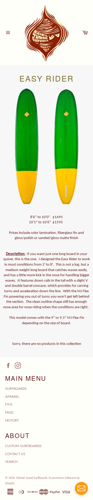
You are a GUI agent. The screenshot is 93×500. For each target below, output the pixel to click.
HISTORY (12, 421)
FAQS (9, 413)
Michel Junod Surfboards (31, 478)
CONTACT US (15, 454)
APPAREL (12, 397)
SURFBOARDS (16, 389)
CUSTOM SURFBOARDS (23, 446)
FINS (8, 405)
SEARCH (11, 462)
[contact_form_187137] (81, 488)
